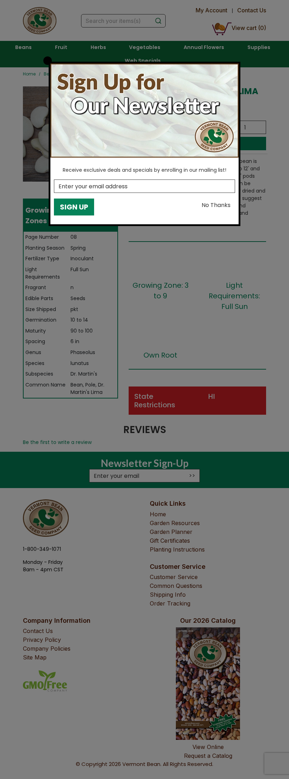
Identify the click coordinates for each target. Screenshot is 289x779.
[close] (47, 60)
